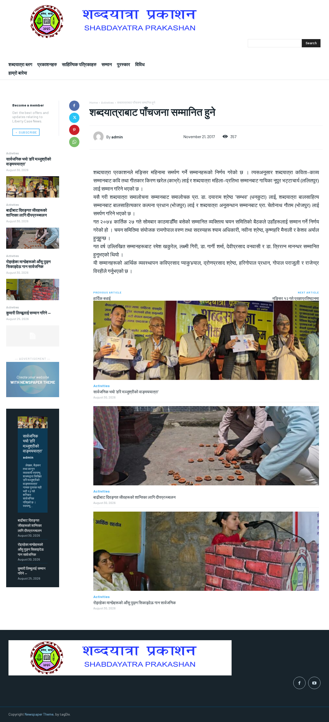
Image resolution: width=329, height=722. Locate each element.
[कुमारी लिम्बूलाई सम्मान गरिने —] (32, 335)
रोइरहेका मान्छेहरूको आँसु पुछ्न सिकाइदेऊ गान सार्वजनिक (28, 264)
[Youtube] (314, 683)
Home (93, 102)
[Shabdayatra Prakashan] (164, 21)
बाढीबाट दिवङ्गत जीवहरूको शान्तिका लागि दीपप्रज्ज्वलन (26, 212)
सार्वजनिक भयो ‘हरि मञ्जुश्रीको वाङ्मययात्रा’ (32, 443)
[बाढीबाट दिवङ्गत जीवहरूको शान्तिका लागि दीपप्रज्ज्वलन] (32, 238)
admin (28, 457)
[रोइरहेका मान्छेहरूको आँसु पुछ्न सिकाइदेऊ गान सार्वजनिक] (32, 289)
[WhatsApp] (74, 142)
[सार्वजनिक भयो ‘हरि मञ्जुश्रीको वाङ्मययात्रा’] (32, 186)
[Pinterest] (74, 130)
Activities (12, 153)
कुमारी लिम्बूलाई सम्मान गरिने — (28, 312)
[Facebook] (74, 106)
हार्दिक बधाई (102, 298)
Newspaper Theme (39, 714)
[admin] (99, 136)
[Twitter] (74, 118)
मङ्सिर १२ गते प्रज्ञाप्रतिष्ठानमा (295, 298)
